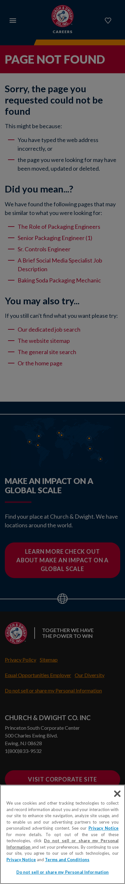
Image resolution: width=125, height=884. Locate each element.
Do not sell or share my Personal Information (62, 872)
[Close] (117, 794)
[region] (62, 834)
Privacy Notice (103, 828)
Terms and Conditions (67, 859)
